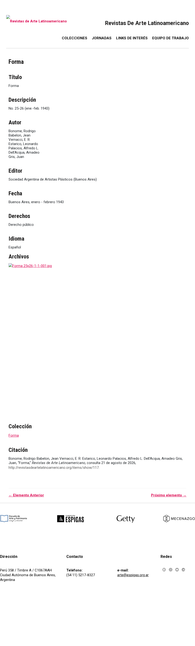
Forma (14, 435)
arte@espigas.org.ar (133, 575)
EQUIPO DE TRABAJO (170, 38)
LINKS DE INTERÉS (132, 38)
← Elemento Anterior (26, 495)
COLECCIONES (74, 38)
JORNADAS (102, 38)
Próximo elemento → (168, 495)
